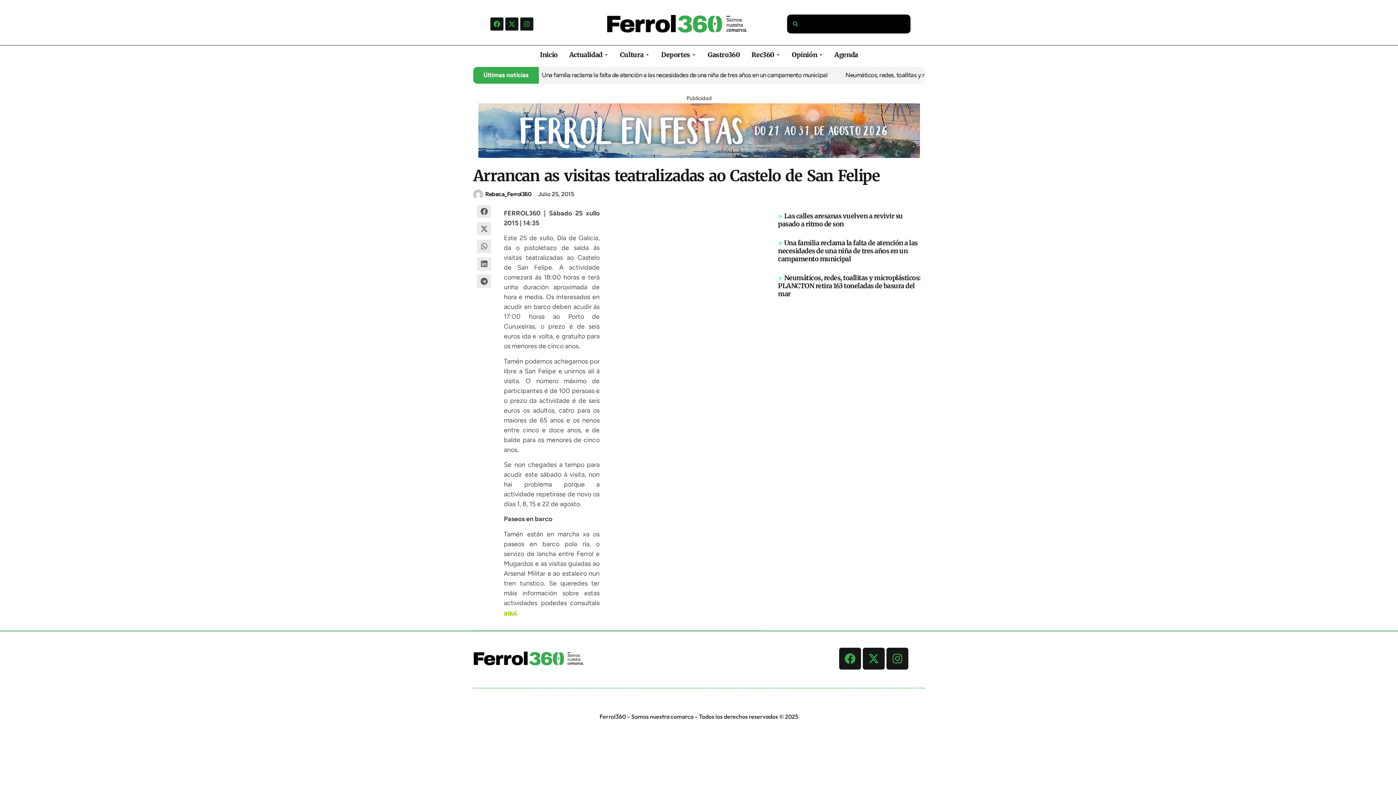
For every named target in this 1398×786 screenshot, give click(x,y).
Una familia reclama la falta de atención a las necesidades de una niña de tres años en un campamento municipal (654, 75)
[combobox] (849, 24)
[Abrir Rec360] (778, 55)
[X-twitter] (511, 24)
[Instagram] (526, 24)
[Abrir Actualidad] (606, 55)
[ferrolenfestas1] (699, 155)
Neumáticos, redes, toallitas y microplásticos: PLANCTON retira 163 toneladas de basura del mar (849, 286)
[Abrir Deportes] (694, 55)
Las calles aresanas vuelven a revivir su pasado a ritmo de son (840, 220)
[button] (484, 211)
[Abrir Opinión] (821, 55)
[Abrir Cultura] (647, 55)
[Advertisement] (851, 411)
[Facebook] (496, 24)
